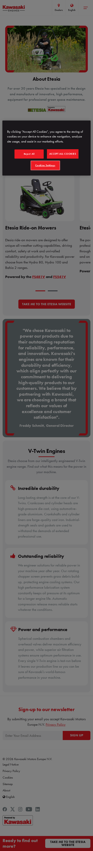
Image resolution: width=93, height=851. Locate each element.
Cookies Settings (45, 165)
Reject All (29, 153)
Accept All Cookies (62, 154)
